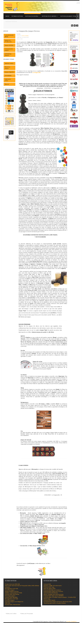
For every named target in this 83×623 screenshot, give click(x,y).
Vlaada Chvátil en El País (12, 591)
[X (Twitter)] (9, 100)
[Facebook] (9, 93)
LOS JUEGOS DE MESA (9, 36)
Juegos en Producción (8, 41)
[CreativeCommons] (9, 90)
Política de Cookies (11, 613)
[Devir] (74, 71)
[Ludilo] (74, 94)
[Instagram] (9, 96)
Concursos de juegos (9, 49)
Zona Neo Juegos (9, 590)
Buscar (7, 84)
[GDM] (74, 55)
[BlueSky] (9, 98)
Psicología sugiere (10, 595)
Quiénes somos (9, 63)
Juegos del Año (9, 45)
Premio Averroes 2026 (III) (12, 584)
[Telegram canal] (9, 103)
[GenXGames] (74, 83)
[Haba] (74, 121)
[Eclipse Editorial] (74, 117)
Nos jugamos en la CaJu (11, 588)
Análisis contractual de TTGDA (13, 592)
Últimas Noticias (17, 16)
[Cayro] (74, 60)
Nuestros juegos (7, 67)
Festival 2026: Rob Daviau (12, 594)
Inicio (7, 16)
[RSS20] (9, 105)
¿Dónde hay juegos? (8, 54)
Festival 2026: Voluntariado (12, 604)
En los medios (25, 35)
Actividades (8, 75)
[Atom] (9, 108)
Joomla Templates (72, 621)
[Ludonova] (74, 102)
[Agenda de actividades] (9, 121)
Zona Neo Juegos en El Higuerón (14, 601)
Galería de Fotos (8, 80)
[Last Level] (74, 68)
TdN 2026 (7, 603)
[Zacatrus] (74, 87)
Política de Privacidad (26, 613)
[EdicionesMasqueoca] (74, 98)
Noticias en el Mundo (49, 16)
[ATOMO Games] (74, 90)
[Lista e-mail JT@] (9, 111)
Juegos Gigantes (9, 72)
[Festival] (9, 134)
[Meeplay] (74, 40)
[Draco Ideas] (74, 110)
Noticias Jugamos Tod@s (68, 16)
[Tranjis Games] (74, 126)
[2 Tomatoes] (74, 114)
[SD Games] (74, 106)
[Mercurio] (74, 75)
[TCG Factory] (74, 79)
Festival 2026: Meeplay (11, 597)
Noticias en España (31, 16)
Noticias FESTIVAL (11, 21)
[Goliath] (74, 51)
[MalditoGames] (74, 64)
